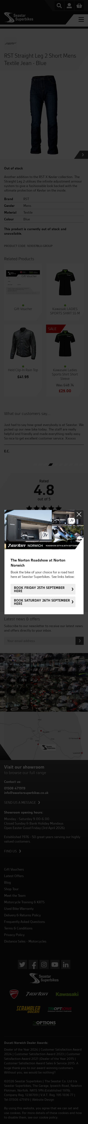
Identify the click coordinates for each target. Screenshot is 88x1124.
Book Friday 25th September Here (39, 589)
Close (79, 514)
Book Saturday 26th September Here (42, 602)
